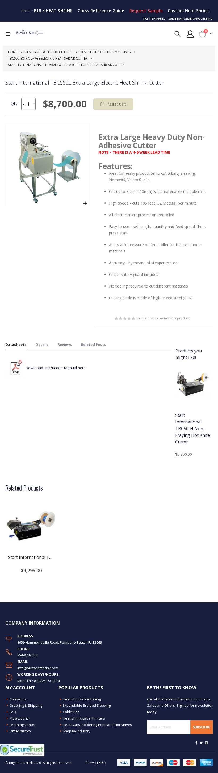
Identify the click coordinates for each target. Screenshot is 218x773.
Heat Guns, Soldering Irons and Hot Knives (97, 724)
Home (12, 52)
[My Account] (190, 34)
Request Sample (146, 11)
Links (25, 11)
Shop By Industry (76, 731)
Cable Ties (71, 711)
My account (19, 718)
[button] (85, 203)
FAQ (13, 711)
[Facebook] (196, 742)
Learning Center (23, 724)
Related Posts (93, 344)
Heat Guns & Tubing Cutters (48, 52)
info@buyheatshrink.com (37, 668)
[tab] (15, 344)
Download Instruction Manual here (55, 367)
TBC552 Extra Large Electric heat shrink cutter (47, 58)
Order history (20, 731)
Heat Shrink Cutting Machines (105, 52)
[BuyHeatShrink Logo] (28, 33)
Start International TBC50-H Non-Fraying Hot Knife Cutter (192, 428)
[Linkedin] (206, 742)
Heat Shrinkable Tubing (82, 699)
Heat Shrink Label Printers (84, 718)
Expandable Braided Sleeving (87, 705)
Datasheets (15, 344)
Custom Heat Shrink (188, 11)
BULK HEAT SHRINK (53, 11)
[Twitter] (201, 742)
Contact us (18, 699)
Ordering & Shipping (26, 705)
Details (42, 344)
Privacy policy (95, 762)
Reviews (65, 344)
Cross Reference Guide (101, 11)
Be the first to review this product (163, 318)
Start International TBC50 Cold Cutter (31, 557)
